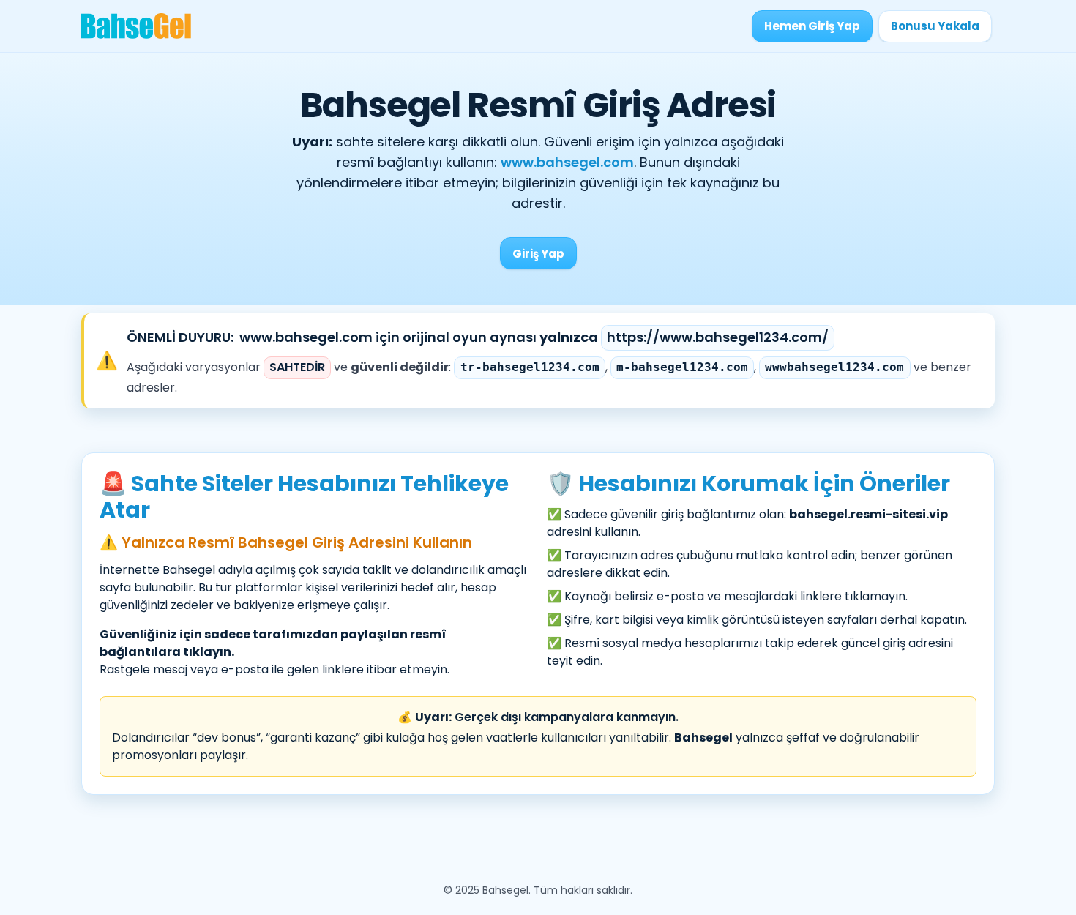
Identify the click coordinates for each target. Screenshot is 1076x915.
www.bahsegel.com (567, 162)
